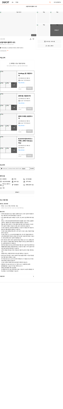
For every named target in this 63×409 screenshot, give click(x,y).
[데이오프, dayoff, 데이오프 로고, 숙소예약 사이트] (5, 2)
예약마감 (29, 88)
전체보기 (17, 192)
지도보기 (23, 168)
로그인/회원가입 (57, 2)
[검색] (50, 2)
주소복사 (32, 168)
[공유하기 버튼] (31, 39)
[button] (8, 76)
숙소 (13, 2)
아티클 (16, 2)
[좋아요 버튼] (33, 39)
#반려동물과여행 (3, 50)
